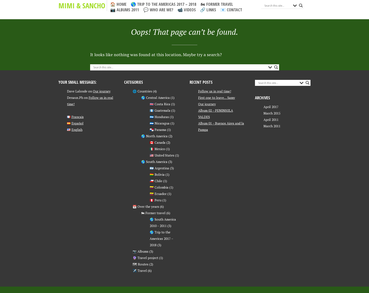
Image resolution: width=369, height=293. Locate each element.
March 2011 (272, 126)
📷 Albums (140, 251)
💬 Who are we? (158, 10)
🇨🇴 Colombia (159, 187)
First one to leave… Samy (216, 97)
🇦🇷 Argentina (159, 168)
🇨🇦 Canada (157, 142)
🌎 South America (154, 162)
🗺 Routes (140, 264)
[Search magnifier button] (301, 6)
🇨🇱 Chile (156, 181)
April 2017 (271, 107)
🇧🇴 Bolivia (157, 174)
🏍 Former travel (217, 4)
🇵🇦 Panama (158, 129)
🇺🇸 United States (162, 155)
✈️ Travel (140, 270)
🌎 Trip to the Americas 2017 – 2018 (163, 4)
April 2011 (271, 119)
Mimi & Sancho (82, 5)
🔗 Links (208, 10)
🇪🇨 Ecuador (158, 194)
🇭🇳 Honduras (159, 117)
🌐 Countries (142, 91)
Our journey (102, 91)
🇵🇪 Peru (155, 200)
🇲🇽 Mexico (157, 149)
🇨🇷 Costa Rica (160, 104)
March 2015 (272, 113)
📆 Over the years (146, 206)
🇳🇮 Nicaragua (160, 123)
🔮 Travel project (145, 258)
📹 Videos (186, 10)
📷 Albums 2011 (124, 10)
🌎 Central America (155, 97)
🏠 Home (118, 4)
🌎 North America (154, 136)
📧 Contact (231, 10)
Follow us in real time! (214, 91)
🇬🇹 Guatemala (160, 110)
